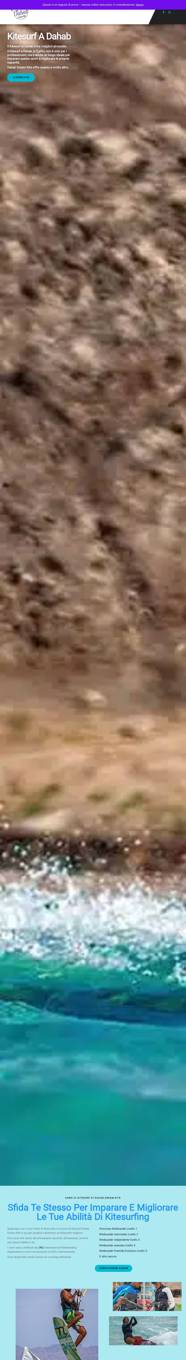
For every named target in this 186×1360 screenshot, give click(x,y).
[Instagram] (169, 12)
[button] (93, 12)
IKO (41, 1247)
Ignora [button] (139, 4)
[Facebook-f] (163, 12)
